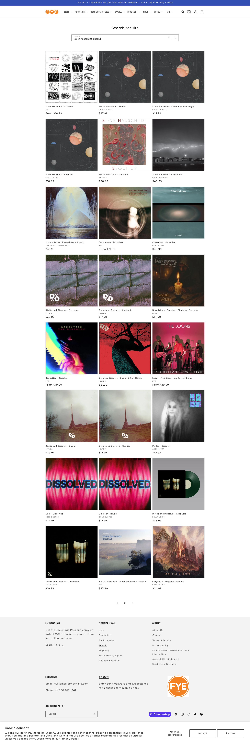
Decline (230, 733)
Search (103, 645)
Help (101, 630)
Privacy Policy (69, 738)
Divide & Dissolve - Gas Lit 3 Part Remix (120, 378)
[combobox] (125, 38)
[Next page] (133, 603)
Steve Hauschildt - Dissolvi (59, 107)
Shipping (104, 650)
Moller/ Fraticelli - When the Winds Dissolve (122, 582)
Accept (202, 733)
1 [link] (117, 603)
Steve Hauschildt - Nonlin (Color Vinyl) (173, 107)
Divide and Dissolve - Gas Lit (60, 446)
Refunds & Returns (109, 660)
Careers (156, 635)
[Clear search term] (169, 38)
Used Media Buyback (164, 664)
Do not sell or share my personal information (171, 652)
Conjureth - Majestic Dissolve (168, 582)
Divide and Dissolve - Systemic (62, 310)
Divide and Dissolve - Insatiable (169, 514)
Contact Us (105, 635)
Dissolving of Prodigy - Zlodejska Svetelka (175, 310)
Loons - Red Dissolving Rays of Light (172, 378)
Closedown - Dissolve (163, 242)
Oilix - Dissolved (54, 514)
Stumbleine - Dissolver (111, 242)
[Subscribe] (94, 714)
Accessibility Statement (165, 659)
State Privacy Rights (110, 655)
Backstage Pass (107, 640)
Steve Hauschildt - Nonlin (112, 107)
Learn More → (54, 645)
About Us (157, 630)
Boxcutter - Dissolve (56, 378)
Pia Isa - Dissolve (161, 446)
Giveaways (104, 677)
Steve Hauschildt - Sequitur (113, 174)
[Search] (175, 38)
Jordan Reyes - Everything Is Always (65, 242)
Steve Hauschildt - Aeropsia (167, 174)
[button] (67, 12)
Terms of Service (161, 640)
